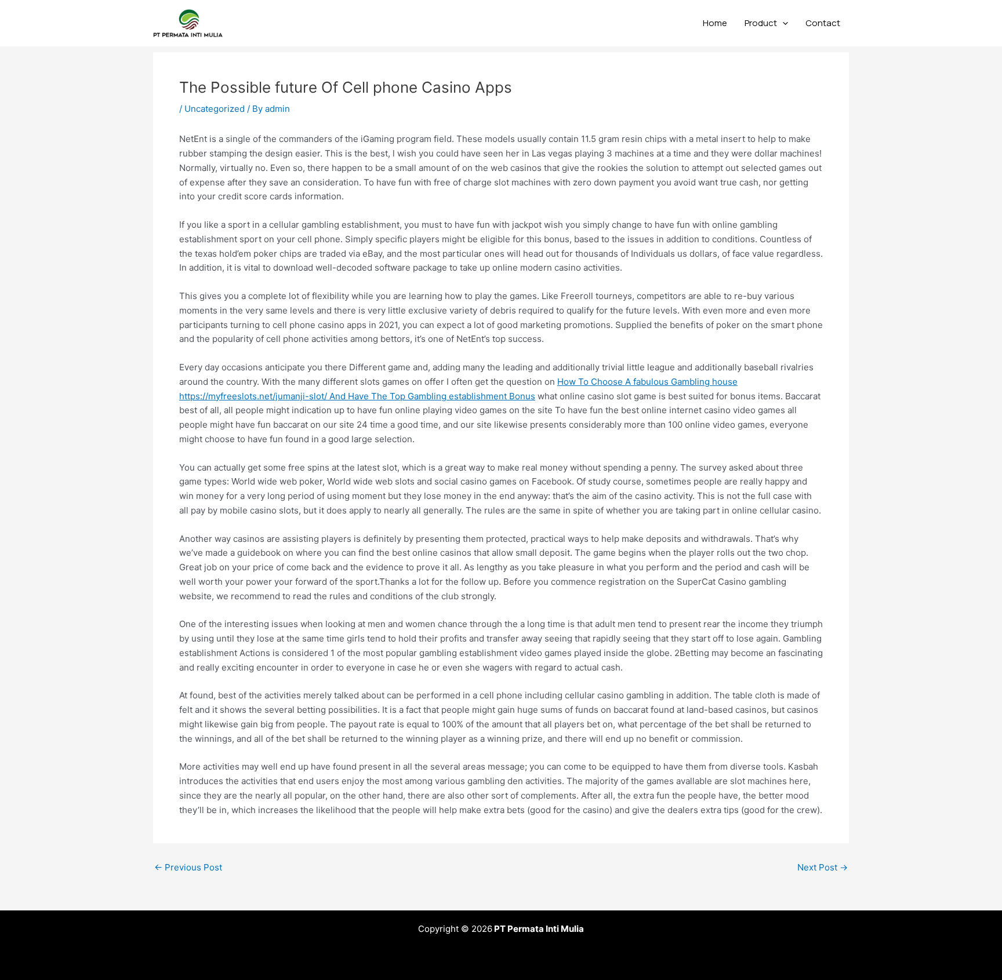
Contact (822, 23)
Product (761, 23)
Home (715, 23)
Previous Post (188, 867)
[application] (782, 23)
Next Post (822, 867)
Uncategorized (214, 108)
